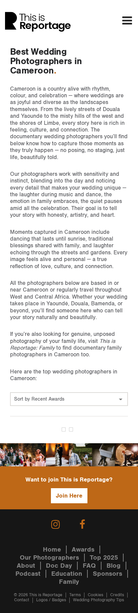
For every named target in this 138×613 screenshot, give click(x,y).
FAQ (89, 566)
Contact (21, 600)
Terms (75, 595)
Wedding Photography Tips (98, 600)
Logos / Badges (51, 600)
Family (69, 582)
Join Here (69, 495)
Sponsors (107, 574)
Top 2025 (104, 558)
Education (66, 574)
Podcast (28, 574)
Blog (114, 566)
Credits (117, 595)
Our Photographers (49, 558)
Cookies (95, 595)
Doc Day (59, 566)
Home (52, 550)
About (26, 566)
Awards (83, 550)
